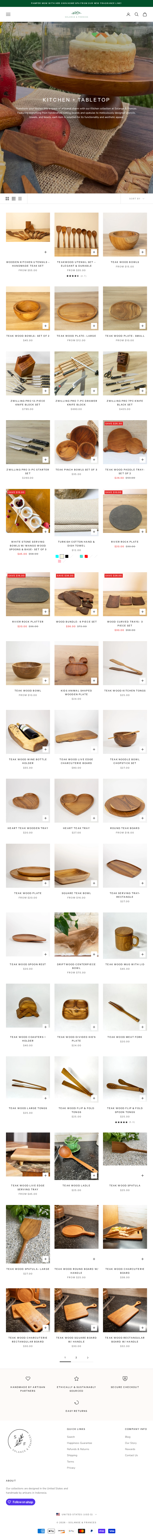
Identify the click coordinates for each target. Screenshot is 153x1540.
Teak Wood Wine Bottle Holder (28, 761)
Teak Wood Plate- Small (125, 335)
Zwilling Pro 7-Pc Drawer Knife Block (77, 402)
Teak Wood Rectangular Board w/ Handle (125, 1339)
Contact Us (131, 1455)
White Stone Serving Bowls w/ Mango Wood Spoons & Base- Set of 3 (28, 545)
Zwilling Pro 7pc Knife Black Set (125, 402)
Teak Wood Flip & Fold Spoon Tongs (125, 1110)
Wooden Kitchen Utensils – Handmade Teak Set (28, 264)
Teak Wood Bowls (125, 262)
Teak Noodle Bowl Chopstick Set (125, 761)
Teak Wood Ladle (76, 1185)
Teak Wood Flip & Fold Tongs (76, 1110)
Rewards (130, 1449)
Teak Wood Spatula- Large (28, 1269)
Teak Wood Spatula (125, 1185)
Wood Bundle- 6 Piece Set (76, 621)
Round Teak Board (125, 828)
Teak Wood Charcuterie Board (125, 1271)
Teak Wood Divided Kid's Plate (76, 1039)
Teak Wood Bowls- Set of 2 (28, 335)
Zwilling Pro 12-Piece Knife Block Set (28, 402)
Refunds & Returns (78, 1449)
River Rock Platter (28, 621)
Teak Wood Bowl (28, 690)
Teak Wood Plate (28, 893)
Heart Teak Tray (76, 828)
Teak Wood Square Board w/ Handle (76, 1339)
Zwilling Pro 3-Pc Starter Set (28, 471)
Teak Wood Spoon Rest (28, 964)
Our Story (131, 1443)
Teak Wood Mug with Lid (125, 964)
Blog (127, 1437)
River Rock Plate (125, 541)
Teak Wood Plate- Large (76, 335)
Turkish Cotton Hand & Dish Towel (76, 543)
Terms (70, 1461)
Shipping (72, 1455)
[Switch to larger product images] (7, 199)
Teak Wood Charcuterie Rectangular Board (28, 1339)
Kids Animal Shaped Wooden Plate (76, 692)
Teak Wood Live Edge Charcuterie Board (76, 761)
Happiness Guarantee (79, 1443)
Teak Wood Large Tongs (28, 1108)
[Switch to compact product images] (20, 199)
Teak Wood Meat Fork (124, 1037)
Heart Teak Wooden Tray (28, 828)
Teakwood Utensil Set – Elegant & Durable (76, 264)
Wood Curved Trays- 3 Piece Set (125, 623)
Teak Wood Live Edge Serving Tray (28, 1187)
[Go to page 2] (87, 1357)
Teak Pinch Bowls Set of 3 (76, 469)
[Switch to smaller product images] (13, 199)
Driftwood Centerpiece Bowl (76, 966)
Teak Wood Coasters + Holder (28, 1039)
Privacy (71, 1468)
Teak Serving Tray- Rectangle (125, 895)
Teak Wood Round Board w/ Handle (76, 1271)
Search (71, 1437)
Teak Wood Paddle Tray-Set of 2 (125, 471)
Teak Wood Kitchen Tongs (125, 690)
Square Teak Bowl (76, 893)
